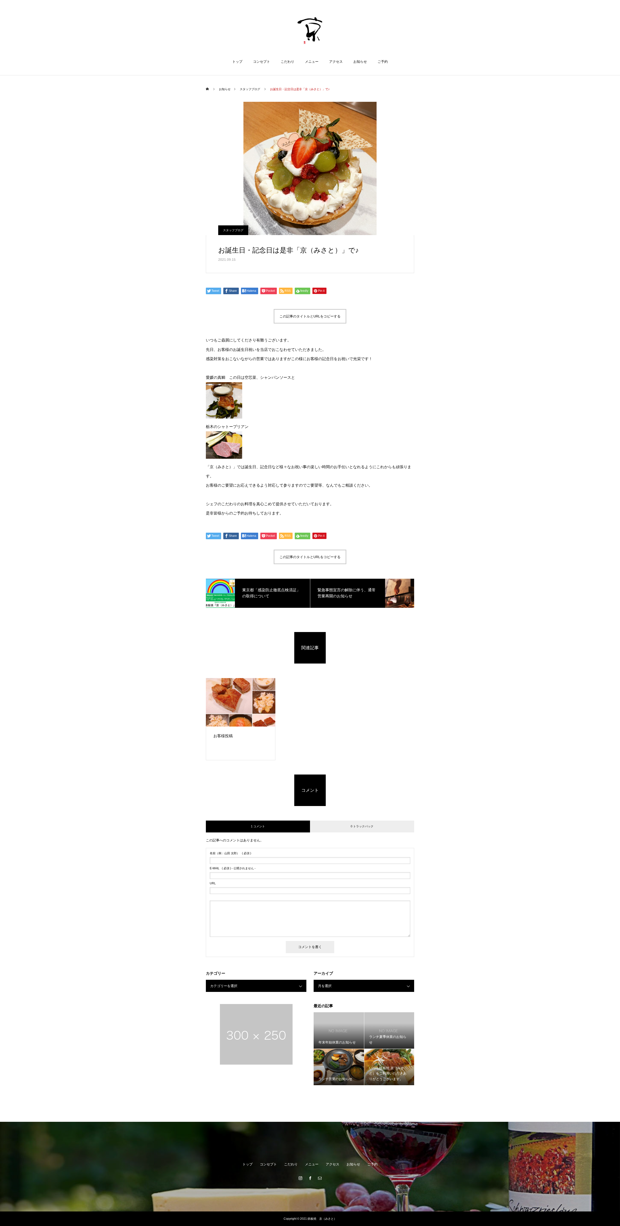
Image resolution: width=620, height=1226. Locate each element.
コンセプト (261, 61)
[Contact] (319, 1178)
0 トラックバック (362, 826)
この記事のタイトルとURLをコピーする (310, 316)
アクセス (336, 61)
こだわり (287, 61)
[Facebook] (310, 1178)
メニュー (311, 61)
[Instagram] (300, 1178)
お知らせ (360, 61)
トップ (237, 61)
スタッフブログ (233, 230)
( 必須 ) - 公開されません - (233, 868)
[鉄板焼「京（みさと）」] (310, 30)
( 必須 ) (230, 853)
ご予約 (383, 61)
